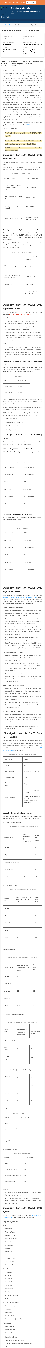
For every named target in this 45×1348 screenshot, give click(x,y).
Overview (8, 25)
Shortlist (22, 20)
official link (29, 125)
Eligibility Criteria (37, 25)
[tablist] (22, 25)
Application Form (21, 25)
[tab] (8, 25)
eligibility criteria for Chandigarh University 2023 (20, 597)
